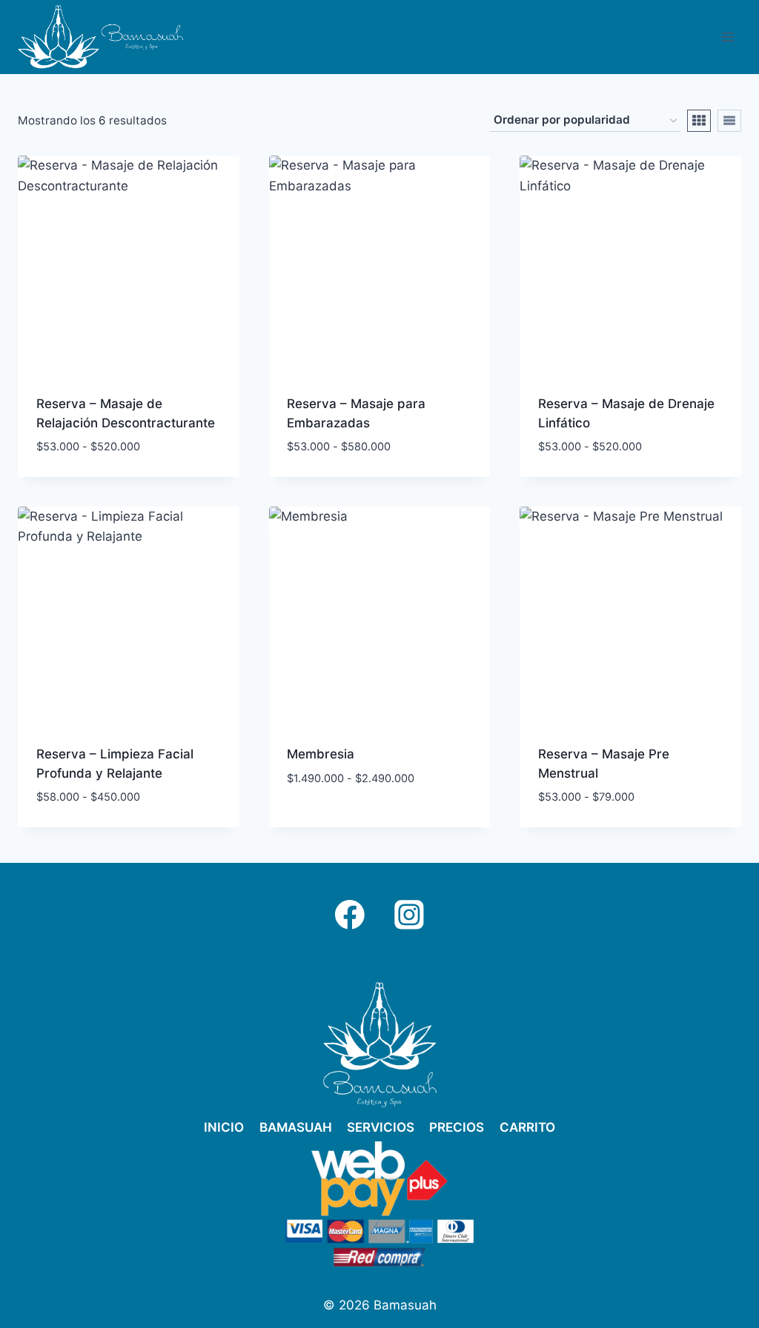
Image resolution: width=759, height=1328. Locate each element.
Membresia (320, 754)
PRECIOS (456, 1127)
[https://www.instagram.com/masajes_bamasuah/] (409, 914)
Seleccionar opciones (356, 822)
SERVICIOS (380, 1127)
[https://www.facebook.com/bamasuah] (350, 914)
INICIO (224, 1127)
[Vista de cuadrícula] (699, 121)
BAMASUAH (295, 1127)
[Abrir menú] (727, 36)
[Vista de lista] (729, 121)
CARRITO (527, 1127)
